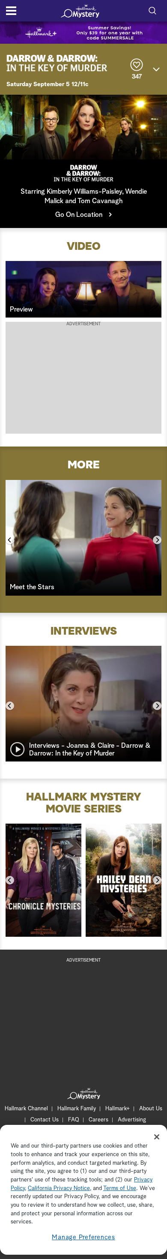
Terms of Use (119, 1188)
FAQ (73, 1120)
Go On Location (78, 214)
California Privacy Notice (59, 1188)
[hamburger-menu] (11, 11)
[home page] (80, 11)
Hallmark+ (117, 1109)
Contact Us (44, 1120)
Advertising (132, 1120)
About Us (150, 1109)
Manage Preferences (83, 1237)
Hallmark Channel (26, 1109)
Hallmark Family (76, 1109)
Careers (98, 1120)
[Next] (157, 540)
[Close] (156, 1136)
